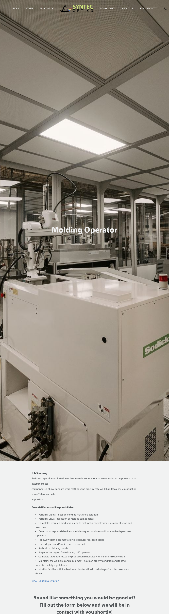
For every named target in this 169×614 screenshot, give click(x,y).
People (29, 8)
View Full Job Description (45, 580)
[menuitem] (107, 8)
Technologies (107, 8)
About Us (127, 8)
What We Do (47, 8)
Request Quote (148, 8)
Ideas (16, 8)
